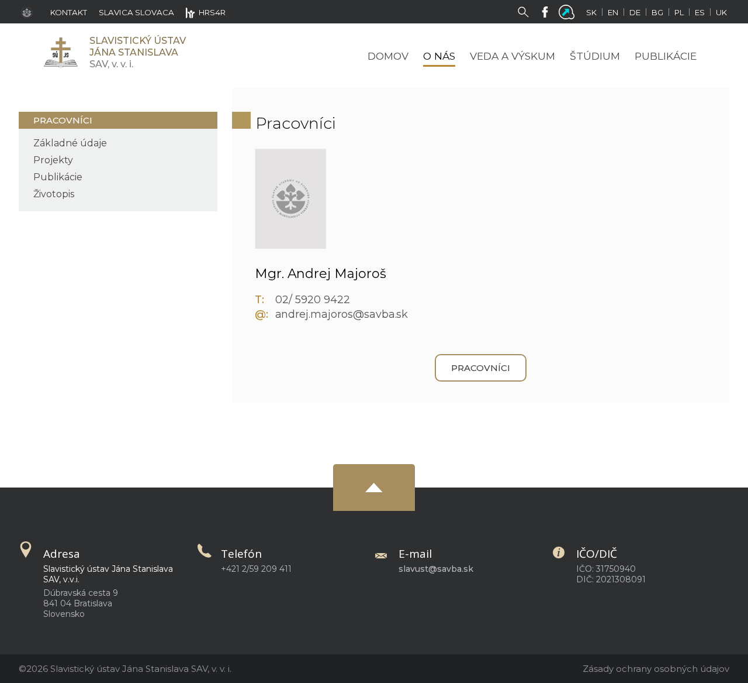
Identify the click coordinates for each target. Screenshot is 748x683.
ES (700, 12)
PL (679, 12)
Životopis (53, 194)
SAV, (137, 52)
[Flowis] (569, 11)
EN (613, 12)
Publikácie (57, 177)
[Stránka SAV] (30, 11)
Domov (388, 56)
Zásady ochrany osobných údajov (656, 668)
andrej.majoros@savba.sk (341, 314)
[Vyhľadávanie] (525, 11)
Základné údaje (70, 143)
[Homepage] (60, 52)
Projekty (53, 160)
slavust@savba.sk (436, 569)
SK (591, 12)
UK (721, 12)
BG (657, 12)
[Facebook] (547, 11)
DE (634, 12)
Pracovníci (62, 120)
